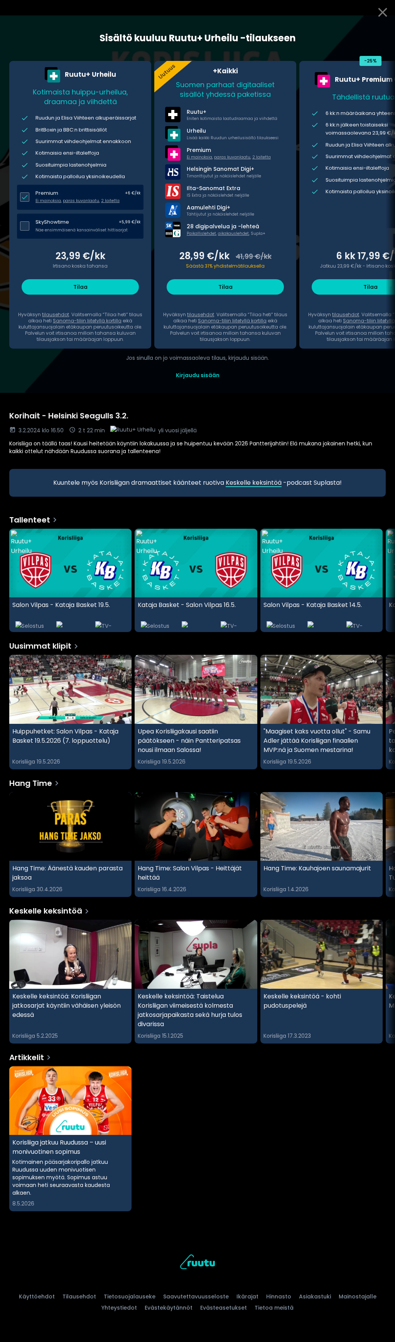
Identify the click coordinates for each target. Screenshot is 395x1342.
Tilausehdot (79, 1296)
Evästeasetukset (223, 1308)
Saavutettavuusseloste (196, 1296)
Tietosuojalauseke (129, 1296)
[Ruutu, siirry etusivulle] (197, 1263)
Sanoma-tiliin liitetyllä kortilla (87, 320)
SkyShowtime (52, 222)
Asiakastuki (315, 1296)
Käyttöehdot (37, 1296)
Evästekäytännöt (168, 1308)
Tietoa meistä (274, 1308)
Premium (46, 193)
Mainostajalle (357, 1296)
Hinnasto (278, 1296)
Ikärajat (247, 1296)
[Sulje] (382, 12)
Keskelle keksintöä (254, 482)
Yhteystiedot (119, 1308)
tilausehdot (55, 314)
